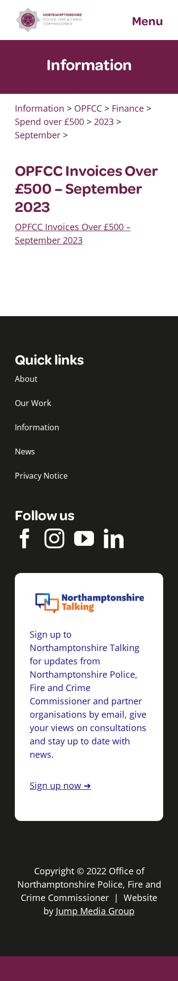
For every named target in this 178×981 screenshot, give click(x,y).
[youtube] (84, 538)
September (37, 135)
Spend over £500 (49, 121)
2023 (104, 121)
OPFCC (88, 108)
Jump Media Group (95, 911)
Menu (147, 20)
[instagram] (54, 538)
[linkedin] (114, 538)
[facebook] (25, 538)
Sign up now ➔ (60, 785)
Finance (128, 108)
